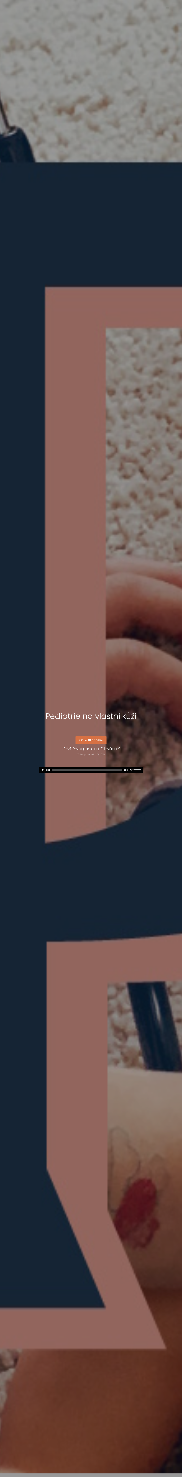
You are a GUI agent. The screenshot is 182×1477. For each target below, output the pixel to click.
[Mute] (131, 769)
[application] (91, 770)
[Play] (42, 769)
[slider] (137, 769)
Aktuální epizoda (91, 740)
